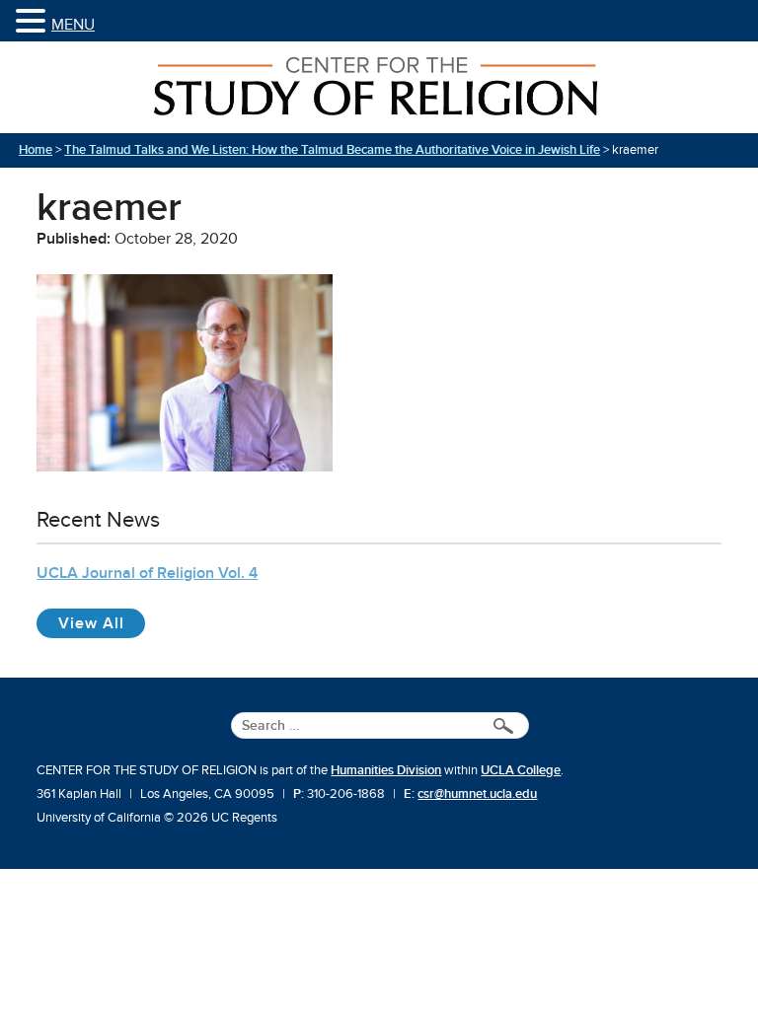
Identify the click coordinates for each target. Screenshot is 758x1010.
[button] (33, 22)
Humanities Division (386, 770)
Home (35, 150)
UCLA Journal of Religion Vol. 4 (147, 573)
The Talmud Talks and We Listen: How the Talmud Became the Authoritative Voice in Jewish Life (332, 150)
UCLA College (521, 770)
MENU (73, 25)
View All (101, 622)
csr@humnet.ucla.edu (477, 794)
